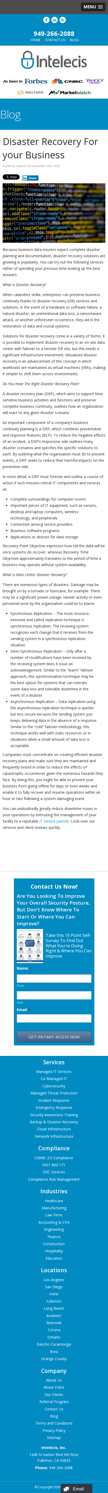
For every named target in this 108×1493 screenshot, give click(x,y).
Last (20, 1002)
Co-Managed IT (54, 1078)
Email (24, 1009)
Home (35, 39)
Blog (74, 39)
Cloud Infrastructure (54, 1128)
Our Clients (54, 1394)
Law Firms (54, 1214)
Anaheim (53, 1315)
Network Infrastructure (54, 1136)
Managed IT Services (54, 1071)
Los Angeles (54, 1279)
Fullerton (53, 1301)
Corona (54, 1329)
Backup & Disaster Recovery (54, 1121)
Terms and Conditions (54, 1423)
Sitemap (54, 1437)
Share (33, 178)
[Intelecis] (54, 70)
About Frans (54, 1387)
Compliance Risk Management (54, 1179)
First (20, 985)
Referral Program (54, 1401)
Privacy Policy (54, 1430)
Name (24, 968)
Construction (54, 1243)
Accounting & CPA (54, 1222)
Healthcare (54, 1200)
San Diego (54, 1286)
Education (54, 1258)
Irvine (53, 1293)
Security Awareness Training (54, 1114)
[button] (93, 7)
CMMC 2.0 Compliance (54, 1157)
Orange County (54, 1358)
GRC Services (54, 1171)
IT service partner (54, 821)
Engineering (54, 1229)
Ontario (53, 1337)
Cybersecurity (53, 1085)
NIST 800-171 (54, 1164)
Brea (54, 1351)
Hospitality (54, 1250)
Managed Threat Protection (54, 1093)
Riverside (54, 1322)
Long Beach (54, 1308)
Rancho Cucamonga (54, 1344)
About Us (54, 1380)
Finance (54, 1236)
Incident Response (53, 1100)
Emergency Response (54, 1107)
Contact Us (55, 39)
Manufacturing (54, 1207)
